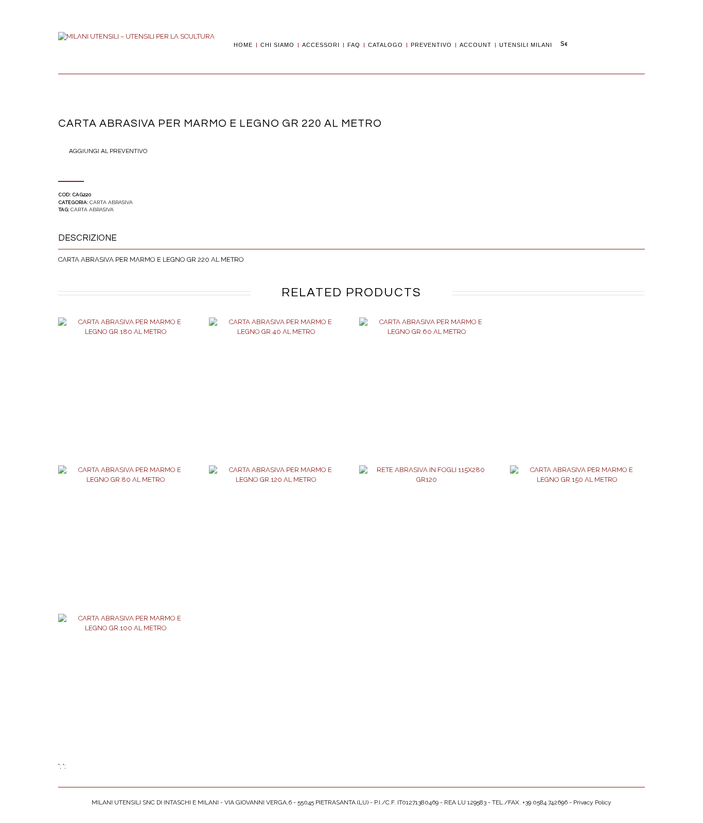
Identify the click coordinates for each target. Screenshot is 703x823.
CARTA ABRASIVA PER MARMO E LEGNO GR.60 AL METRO (427, 396)
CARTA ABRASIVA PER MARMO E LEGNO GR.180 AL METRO (125, 396)
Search (563, 44)
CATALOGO (385, 45)
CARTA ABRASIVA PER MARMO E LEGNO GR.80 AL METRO (125, 544)
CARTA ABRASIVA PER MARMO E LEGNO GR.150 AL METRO (577, 544)
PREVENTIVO (431, 45)
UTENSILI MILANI (525, 45)
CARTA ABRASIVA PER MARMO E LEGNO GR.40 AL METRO (276, 396)
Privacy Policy (592, 802)
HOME (243, 45)
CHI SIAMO (277, 45)
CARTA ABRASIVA (111, 202)
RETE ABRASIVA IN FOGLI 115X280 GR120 (426, 544)
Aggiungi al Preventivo (108, 151)
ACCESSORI (321, 45)
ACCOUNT (475, 45)
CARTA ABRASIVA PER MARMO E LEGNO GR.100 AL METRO (125, 692)
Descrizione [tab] (87, 238)
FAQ (353, 45)
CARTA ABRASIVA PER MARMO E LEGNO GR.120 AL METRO (276, 544)
